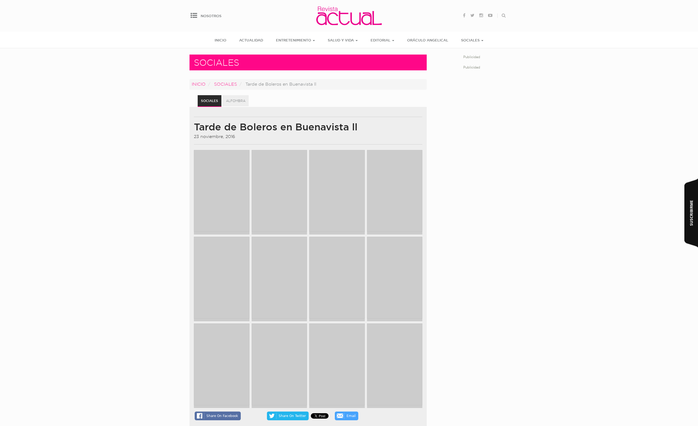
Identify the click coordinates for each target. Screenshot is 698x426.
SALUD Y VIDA (341, 40)
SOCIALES (471, 40)
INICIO (220, 40)
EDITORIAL (381, 40)
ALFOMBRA (235, 101)
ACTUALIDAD (251, 40)
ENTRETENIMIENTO (294, 40)
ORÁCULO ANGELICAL (427, 40)
